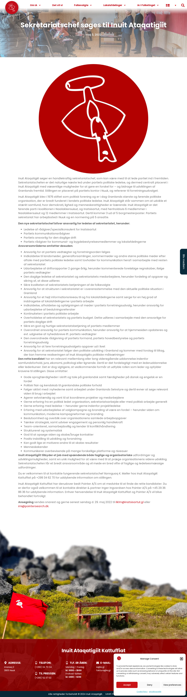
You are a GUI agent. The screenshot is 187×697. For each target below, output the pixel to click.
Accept (127, 684)
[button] (181, 658)
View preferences (172, 684)
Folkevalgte (81, 5)
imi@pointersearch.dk (33, 506)
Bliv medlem (183, 261)
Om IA (33, 5)
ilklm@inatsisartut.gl (130, 502)
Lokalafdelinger (112, 5)
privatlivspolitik (155, 691)
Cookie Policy (142, 691)
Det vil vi (57, 5)
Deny (149, 684)
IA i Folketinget (146, 5)
